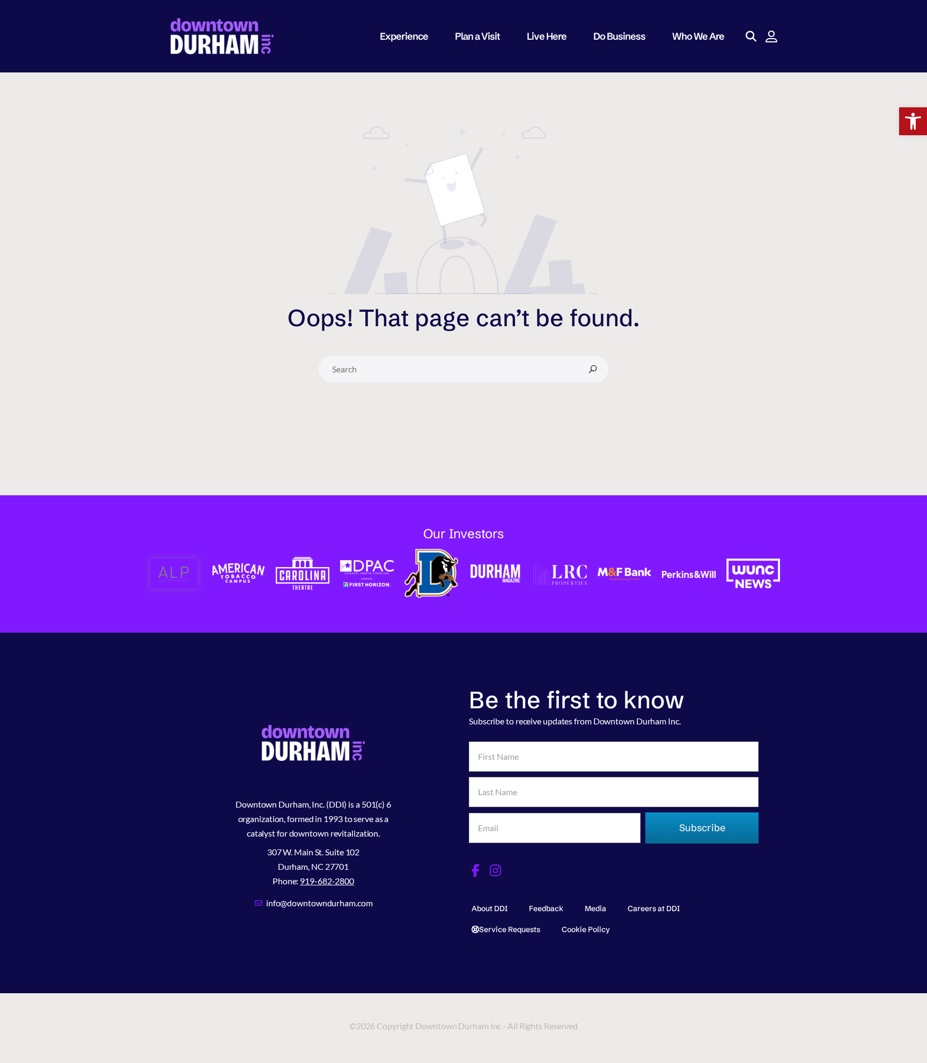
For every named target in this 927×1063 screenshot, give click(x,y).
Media (595, 908)
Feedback (546, 908)
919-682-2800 (327, 881)
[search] (592, 369)
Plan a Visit (477, 36)
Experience (404, 36)
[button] (913, 121)
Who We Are (698, 36)
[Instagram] (495, 870)
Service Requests (509, 929)
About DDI (489, 908)
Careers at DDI (654, 908)
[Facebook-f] (475, 870)
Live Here (546, 36)
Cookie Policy (586, 929)
